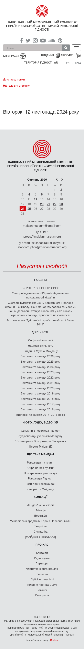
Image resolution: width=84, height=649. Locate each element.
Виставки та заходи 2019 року (40, 393)
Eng (78, 63)
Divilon (54, 640)
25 (29, 208)
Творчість (40, 526)
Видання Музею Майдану (40, 351)
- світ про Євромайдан (40, 483)
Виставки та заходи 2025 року (40, 361)
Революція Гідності (40, 478)
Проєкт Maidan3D (40, 446)
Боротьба (40, 515)
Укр (68, 63)
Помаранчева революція (40, 473)
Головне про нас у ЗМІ (42, 584)
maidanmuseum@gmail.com (42, 225)
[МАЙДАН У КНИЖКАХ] (40, 537)
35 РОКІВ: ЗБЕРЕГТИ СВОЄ (40, 288)
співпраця (11, 55)
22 (54, 204)
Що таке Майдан (40, 454)
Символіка (41, 531)
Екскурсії (67, 55)
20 (41, 204)
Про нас (42, 544)
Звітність (42, 574)
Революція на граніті (40, 462)
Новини (40, 280)
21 (48, 204)
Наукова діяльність (40, 345)
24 (22, 208)
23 (61, 204)
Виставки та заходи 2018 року (40, 399)
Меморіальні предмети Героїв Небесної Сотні (40, 521)
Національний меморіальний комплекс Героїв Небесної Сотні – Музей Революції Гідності (42, 26)
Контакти (42, 553)
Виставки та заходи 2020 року (40, 388)
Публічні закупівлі (42, 579)
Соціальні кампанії (40, 340)
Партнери (42, 563)
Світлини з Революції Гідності (40, 430)
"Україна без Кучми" (40, 468)
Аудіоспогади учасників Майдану (40, 436)
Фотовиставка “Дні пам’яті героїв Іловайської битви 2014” (40, 322)
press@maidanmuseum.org (42, 236)
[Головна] (42, 11)
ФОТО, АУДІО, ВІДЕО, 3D (40, 422)
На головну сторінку (16, 85)
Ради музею (42, 558)
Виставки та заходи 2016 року (40, 409)
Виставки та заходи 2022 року (40, 377)
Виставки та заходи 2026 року (40, 356)
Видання (47, 55)
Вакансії (42, 590)
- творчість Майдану (40, 489)
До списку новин (14, 79)
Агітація (40, 510)
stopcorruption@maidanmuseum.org (42, 247)
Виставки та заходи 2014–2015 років (40, 414)
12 (35, 199)
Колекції (40, 497)
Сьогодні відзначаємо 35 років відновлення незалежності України (40, 295)
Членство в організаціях (42, 568)
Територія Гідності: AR (41, 62)
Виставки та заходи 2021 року (40, 383)
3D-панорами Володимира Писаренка (40, 441)
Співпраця (42, 595)
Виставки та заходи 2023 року (40, 372)
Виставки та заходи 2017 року (40, 404)
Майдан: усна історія (40, 505)
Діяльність (40, 332)
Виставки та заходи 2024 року (40, 367)
